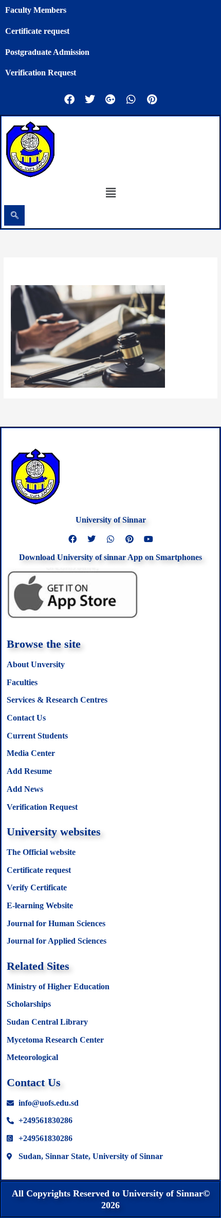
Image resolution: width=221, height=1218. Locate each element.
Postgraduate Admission (47, 52)
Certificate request (37, 31)
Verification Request (40, 72)
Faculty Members (35, 10)
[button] (110, 192)
